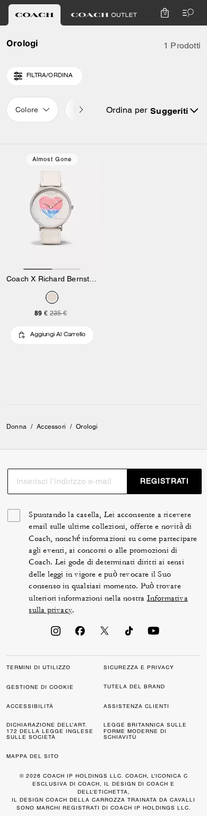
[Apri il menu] (185, 12)
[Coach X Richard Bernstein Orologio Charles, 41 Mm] (52, 209)
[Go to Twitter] (104, 634)
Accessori (51, 426)
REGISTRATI (164, 481)
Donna (16, 426)
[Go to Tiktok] (129, 634)
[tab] (34, 15)
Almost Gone (52, 159)
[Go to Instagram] (55, 634)
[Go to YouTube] (153, 634)
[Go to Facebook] (80, 634)
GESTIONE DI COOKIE (40, 687)
